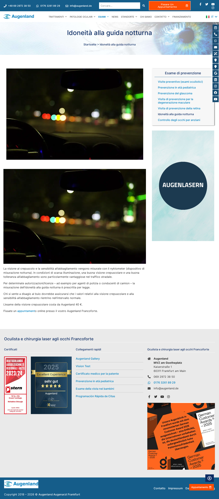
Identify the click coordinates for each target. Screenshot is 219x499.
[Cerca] (143, 5)
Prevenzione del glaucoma (175, 93)
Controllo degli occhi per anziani (179, 120)
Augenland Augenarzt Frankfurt (59, 494)
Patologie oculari (81, 16)
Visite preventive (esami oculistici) (180, 81)
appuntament (26, 311)
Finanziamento (181, 16)
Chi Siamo (146, 16)
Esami (102, 16)
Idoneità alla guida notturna (176, 114)
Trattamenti (56, 16)
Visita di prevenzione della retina (179, 108)
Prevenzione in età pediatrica (177, 87)
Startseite (89, 44)
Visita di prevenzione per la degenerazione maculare (175, 100)
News (115, 16)
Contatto (160, 16)
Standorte (127, 16)
